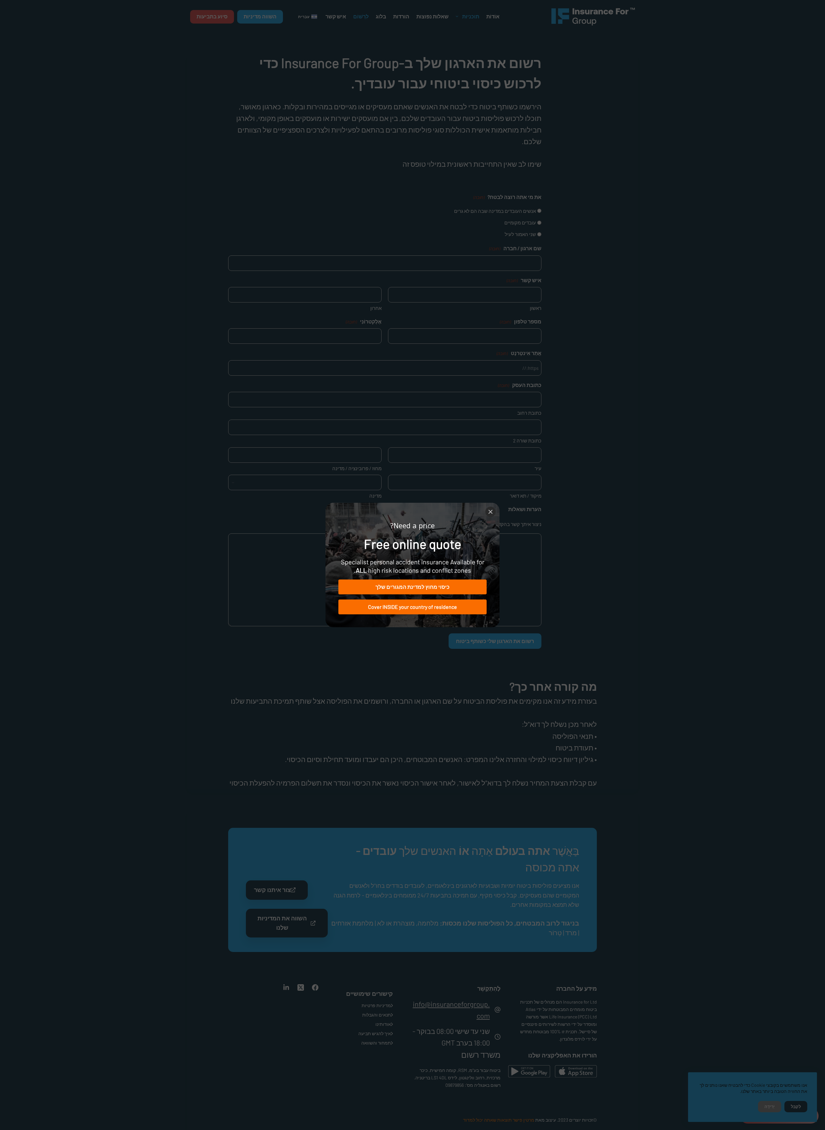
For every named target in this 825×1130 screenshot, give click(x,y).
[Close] (490, 512)
